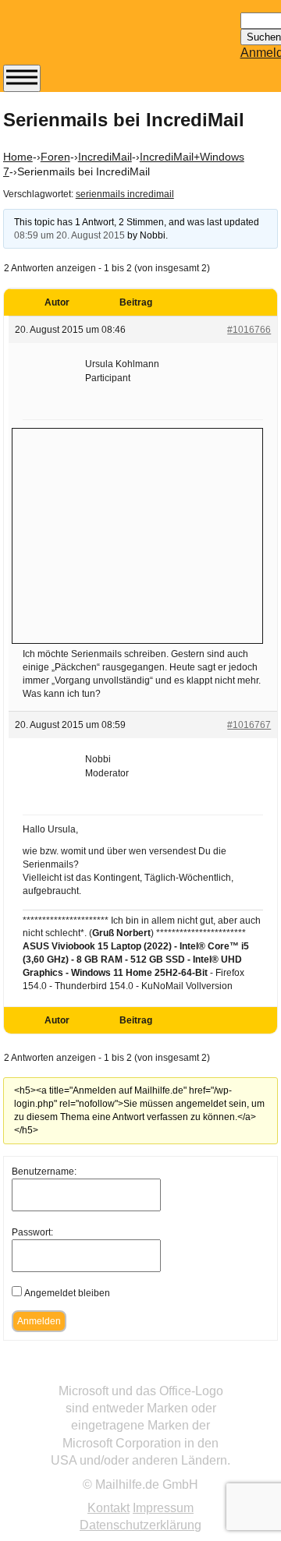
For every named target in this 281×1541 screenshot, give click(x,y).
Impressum (163, 1507)
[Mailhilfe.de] (89, 39)
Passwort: (32, 1232)
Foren (55, 156)
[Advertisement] (137, 533)
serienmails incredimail (125, 194)
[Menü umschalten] (22, 78)
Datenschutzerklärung (140, 1525)
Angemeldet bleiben (67, 1293)
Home (18, 156)
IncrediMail (105, 156)
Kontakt (108, 1507)
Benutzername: (44, 1171)
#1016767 (249, 724)
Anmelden (39, 1321)
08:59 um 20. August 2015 (69, 235)
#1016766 (249, 329)
